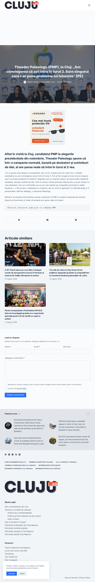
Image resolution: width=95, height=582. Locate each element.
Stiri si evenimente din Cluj (15, 462)
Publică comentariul (15, 395)
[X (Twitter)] (47, 220)
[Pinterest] (16, 454)
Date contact (13, 519)
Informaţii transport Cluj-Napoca (19, 468)
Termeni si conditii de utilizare (41, 462)
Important (67, 82)
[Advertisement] (47, 27)
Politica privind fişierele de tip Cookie (24, 516)
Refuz (22, 573)
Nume (8, 347)
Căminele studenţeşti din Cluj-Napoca (20, 465)
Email (37, 347)
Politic (60, 82)
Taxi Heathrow (11, 557)
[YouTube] (19, 454)
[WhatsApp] (76, 220)
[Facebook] (19, 220)
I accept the (17, 388)
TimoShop (9, 554)
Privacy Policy (21, 388)
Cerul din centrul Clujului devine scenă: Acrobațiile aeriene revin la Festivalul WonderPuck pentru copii (29, 441)
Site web (66, 347)
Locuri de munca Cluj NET (16, 551)
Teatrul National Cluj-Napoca (17, 547)
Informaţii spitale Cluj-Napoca (48, 468)
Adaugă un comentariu (14, 358)
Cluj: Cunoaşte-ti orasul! (66, 462)
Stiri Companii (11, 560)
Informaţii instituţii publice (49, 465)
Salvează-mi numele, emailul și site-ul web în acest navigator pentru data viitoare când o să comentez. (45, 384)
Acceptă (12, 573)
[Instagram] (12, 454)
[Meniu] (89, 5)
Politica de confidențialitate (20, 513)
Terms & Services (71, 578)
